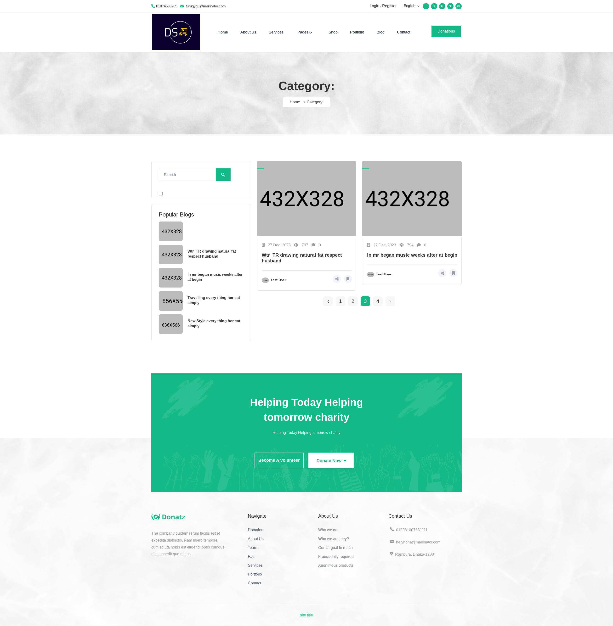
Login (374, 6)
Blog (381, 32)
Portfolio (357, 32)
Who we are (328, 530)
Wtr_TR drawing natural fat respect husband (211, 253)
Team (252, 548)
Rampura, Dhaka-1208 (414, 554)
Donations (446, 31)
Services (276, 32)
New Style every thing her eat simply (213, 323)
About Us (248, 32)
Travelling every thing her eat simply (213, 300)
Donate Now (330, 460)
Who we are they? (333, 539)
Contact (403, 32)
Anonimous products (335, 565)
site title (306, 615)
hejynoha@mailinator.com (418, 542)
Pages (302, 32)
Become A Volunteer (279, 460)
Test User (278, 280)
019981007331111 (412, 530)
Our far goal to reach (335, 548)
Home (223, 32)
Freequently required (336, 556)
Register (389, 6)
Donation (255, 530)
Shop (333, 32)
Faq (251, 556)
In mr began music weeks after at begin (215, 277)
